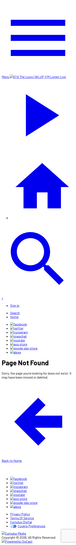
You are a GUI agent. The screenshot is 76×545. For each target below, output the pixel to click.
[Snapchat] (18, 336)
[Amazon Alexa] (15, 352)
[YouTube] (17, 340)
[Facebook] (18, 324)
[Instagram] (19, 332)
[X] (16, 328)
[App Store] (18, 344)
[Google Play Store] (24, 348)
